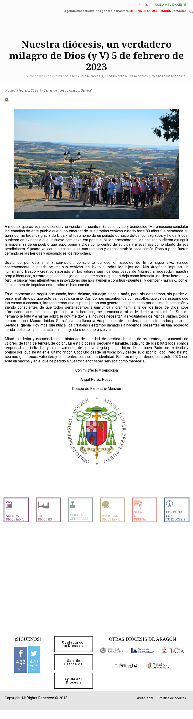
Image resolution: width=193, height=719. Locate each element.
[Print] (9, 99)
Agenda (70, 10)
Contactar (178, 10)
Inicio (30, 76)
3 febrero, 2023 (27, 90)
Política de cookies (172, 698)
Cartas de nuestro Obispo (56, 76)
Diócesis (82, 10)
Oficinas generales (103, 10)
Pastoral (123, 10)
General (86, 90)
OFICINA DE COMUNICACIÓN (150, 10)
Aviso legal (145, 698)
